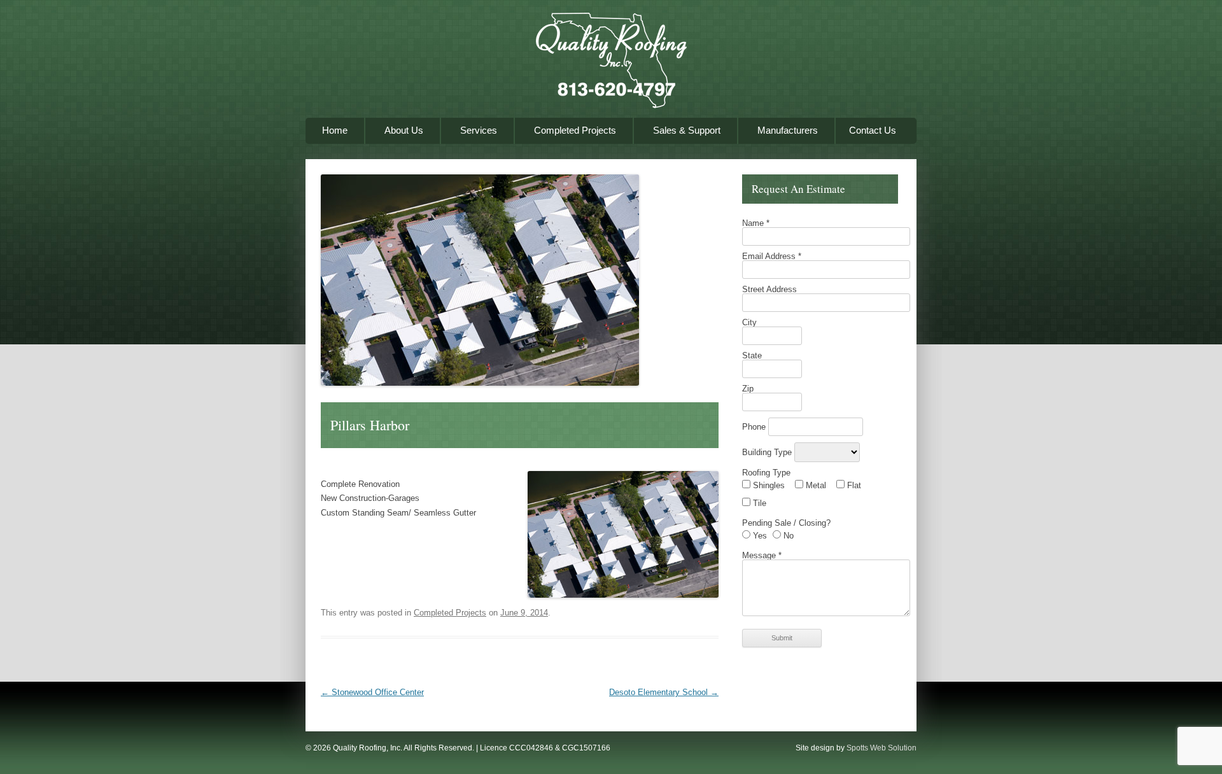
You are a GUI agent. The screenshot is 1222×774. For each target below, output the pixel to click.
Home (335, 130)
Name (755, 223)
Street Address (769, 289)
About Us (403, 130)
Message (762, 555)
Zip (748, 388)
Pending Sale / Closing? (786, 523)
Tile (758, 503)
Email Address (771, 256)
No (787, 535)
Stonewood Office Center (372, 692)
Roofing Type (766, 472)
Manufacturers (787, 130)
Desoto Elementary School (664, 692)
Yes (758, 535)
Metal (814, 485)
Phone (755, 427)
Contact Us (872, 130)
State (752, 355)
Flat (853, 485)
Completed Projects (575, 130)
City (749, 322)
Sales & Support (686, 130)
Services (478, 130)
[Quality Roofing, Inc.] (611, 65)
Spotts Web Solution (881, 747)
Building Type (768, 452)
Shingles (767, 485)
